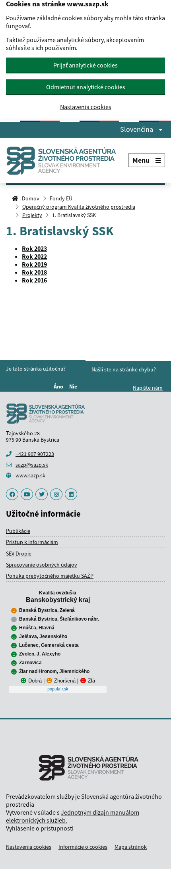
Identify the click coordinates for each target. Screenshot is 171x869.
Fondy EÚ (61, 198)
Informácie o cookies (82, 846)
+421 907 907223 (35, 454)
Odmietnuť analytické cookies (85, 87)
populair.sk (57, 689)
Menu (141, 160)
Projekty (32, 215)
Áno (60, 386)
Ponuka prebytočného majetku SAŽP (49, 575)
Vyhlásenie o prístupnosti (40, 828)
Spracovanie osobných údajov (41, 564)
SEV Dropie (18, 553)
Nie (74, 386)
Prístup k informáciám (32, 542)
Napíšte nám (148, 387)
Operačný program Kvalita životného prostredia (78, 206)
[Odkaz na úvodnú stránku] (64, 160)
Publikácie (18, 530)
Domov (30, 198)
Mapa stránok (131, 846)
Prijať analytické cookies (85, 65)
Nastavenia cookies (85, 107)
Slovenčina (137, 129)
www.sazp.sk (30, 475)
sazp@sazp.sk (32, 464)
